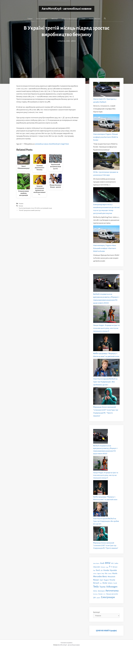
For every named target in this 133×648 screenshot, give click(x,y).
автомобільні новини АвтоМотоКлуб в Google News (52, 144)
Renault (96, 583)
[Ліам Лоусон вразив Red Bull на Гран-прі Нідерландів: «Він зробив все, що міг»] (106, 368)
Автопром (101, 591)
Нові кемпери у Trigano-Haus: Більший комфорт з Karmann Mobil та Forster (104, 248)
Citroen (103, 567)
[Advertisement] (66, 57)
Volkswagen (111, 586)
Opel (101, 580)
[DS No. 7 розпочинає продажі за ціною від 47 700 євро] (106, 161)
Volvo (95, 591)
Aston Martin (96, 563)
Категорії (96, 612)
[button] (105, 18)
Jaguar (99, 573)
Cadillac (116, 563)
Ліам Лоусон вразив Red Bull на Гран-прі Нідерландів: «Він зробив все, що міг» (105, 382)
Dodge (107, 567)
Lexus (109, 573)
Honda (106, 570)
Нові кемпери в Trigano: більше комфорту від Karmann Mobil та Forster (105, 137)
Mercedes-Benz (100, 576)
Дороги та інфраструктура (70, 18)
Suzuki (115, 583)
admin (73, 41)
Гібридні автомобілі (112, 594)
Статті (83, 18)
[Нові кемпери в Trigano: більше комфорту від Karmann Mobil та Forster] (106, 123)
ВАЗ (104, 594)
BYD (112, 563)
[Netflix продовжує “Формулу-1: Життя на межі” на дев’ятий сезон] (106, 343)
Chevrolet (96, 567)
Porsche (112, 580)
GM (101, 570)
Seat (101, 583)
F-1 (110, 567)
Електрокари (108, 597)
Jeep (103, 573)
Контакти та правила (66, 642)
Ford (98, 570)
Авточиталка (111, 590)
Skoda (104, 583)
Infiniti (94, 573)
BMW (108, 563)
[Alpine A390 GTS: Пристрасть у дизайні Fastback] (106, 90)
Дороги (98, 597)
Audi (102, 563)
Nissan (96, 580)
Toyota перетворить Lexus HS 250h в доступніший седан (35, 208)
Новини (29, 18)
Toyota (102, 587)
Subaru (110, 583)
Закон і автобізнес (42, 18)
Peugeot (106, 580)
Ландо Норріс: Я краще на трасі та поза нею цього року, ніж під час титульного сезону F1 (106, 328)
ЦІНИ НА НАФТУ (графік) (106, 631)
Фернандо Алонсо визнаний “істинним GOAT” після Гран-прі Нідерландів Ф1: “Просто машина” (105, 545)
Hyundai (113, 570)
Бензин (21, 206)
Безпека (95, 594)
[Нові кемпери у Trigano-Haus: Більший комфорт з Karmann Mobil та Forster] (106, 234)
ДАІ (94, 597)
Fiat (94, 570)
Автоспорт (55, 18)
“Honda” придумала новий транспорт (29, 210)
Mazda (114, 573)
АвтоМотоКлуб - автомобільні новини (66, 8)
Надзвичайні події (94, 18)
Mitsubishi (111, 577)
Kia (106, 573)
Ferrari (115, 567)
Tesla (96, 586)
